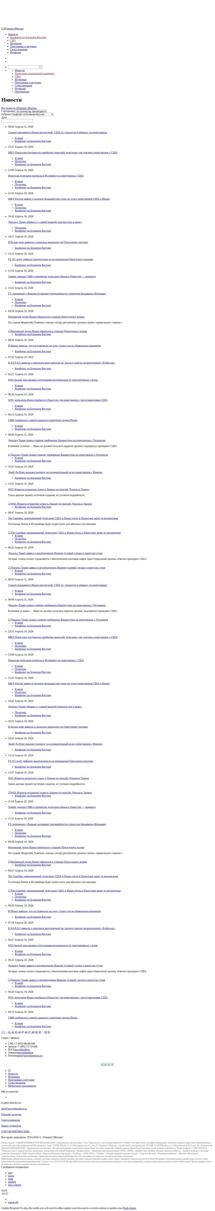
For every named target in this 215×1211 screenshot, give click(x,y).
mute (10, 1178)
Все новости (8, 108)
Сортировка (8, 111)
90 (45, 1032)
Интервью (16, 43)
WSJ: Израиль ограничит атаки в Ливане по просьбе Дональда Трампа (48, 489)
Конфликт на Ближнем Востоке (33, 141)
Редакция (15, 52)
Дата (4, 117)
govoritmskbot (22, 1049)
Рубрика (6, 114)
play (10, 1172)
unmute (12, 1181)
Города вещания (10, 1120)
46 (26, 1032)
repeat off (13, 1202)
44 (19, 1032)
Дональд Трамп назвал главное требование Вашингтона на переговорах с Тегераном (56, 440)
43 (16, 1032)
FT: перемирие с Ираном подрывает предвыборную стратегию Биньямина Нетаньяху (57, 293)
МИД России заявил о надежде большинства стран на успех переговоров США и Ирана (59, 198)
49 (36, 1032)
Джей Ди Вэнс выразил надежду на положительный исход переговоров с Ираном (55, 472)
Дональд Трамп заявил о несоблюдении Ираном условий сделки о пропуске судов (55, 553)
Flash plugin (129, 1208)
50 (39, 1032)
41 (9, 1032)
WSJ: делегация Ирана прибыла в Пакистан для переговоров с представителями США (58, 400)
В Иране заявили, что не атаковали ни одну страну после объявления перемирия (54, 345)
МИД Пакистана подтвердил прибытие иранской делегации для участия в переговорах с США (63, 152)
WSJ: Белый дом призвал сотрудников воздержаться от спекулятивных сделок (53, 379)
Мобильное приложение (22, 1085)
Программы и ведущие (23, 46)
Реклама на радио (11, 1114)
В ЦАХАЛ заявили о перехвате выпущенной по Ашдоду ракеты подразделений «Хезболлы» (61, 362)
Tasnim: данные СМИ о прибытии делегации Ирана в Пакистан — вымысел (52, 276)
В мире (19, 138)
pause (11, 1175)
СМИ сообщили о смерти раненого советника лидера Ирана (42, 420)
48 (33, 1032)
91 (49, 1032)
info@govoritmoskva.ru (29, 1055)
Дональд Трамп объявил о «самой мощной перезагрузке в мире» (45, 222)
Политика (20, 161)
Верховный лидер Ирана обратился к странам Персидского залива (46, 316)
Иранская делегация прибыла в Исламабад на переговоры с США (46, 175)
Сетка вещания (18, 49)
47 (29, 1032)
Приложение (22, 91)
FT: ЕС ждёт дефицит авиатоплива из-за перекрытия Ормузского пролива (50, 259)
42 (12, 1032)
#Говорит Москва (26, 108)
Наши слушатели (11, 1125)
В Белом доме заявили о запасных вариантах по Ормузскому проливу (48, 242)
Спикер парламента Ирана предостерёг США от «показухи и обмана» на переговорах (57, 132)
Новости (13, 34)
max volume (14, 1184)
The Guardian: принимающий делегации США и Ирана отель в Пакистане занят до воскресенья (63, 518)
